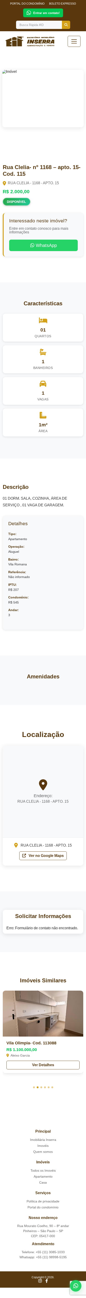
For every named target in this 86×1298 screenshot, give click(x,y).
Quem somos (43, 1151)
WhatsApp (45, 245)
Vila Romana (17, 564)
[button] (34, 1087)
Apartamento (17, 539)
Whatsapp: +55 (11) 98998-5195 (43, 1257)
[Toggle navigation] (74, 41)
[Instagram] (40, 1281)
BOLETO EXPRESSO (62, 3)
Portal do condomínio (43, 1207)
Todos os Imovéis (43, 1170)
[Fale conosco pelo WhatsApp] (75, 1286)
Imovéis (43, 1146)
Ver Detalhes (43, 1065)
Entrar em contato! (46, 13)
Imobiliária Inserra (43, 1140)
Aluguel (13, 551)
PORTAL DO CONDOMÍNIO (27, 3)
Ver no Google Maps (46, 856)
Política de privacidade (43, 1201)
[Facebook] (46, 1281)
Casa (43, 1182)
